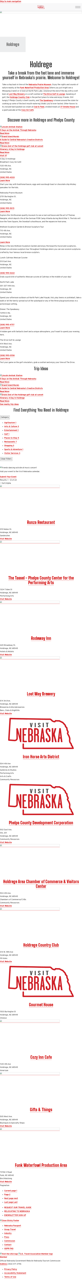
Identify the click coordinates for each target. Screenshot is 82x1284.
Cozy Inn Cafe (41, 1057)
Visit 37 (3, 156)
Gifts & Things (41, 1109)
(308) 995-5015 (7, 208)
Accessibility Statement (15, 1273)
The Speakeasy (46, 100)
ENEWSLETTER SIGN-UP (15, 1215)
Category (5, 417)
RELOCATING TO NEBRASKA (17, 1211)
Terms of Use (10, 1277)
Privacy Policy (10, 1269)
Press (6, 1237)
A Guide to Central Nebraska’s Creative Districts (21, 140)
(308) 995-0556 (7, 355)
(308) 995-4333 (7, 177)
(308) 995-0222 (7, 273)
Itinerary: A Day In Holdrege (12, 149)
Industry (8, 1233)
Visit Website (6, 539)
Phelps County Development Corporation (41, 822)
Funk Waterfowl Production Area (34, 88)
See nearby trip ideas (9, 404)
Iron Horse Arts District (41, 756)
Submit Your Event (8, 477)
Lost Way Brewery (17, 94)
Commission (9, 1241)
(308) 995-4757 (7, 325)
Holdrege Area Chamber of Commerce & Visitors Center (41, 884)
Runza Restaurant (41, 522)
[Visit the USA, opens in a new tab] (9, 1254)
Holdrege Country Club (20, 97)
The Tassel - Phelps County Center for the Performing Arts (41, 580)
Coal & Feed (39, 107)
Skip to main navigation (10, 1)
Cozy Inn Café (27, 110)
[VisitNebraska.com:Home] (41, 7)
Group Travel (10, 1229)
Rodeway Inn (41, 638)
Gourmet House (41, 1004)
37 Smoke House (67, 107)
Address (3, 1264)
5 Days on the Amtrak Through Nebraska (18, 130)
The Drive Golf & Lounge (54, 94)
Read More (4, 133)
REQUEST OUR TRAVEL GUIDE (17, 1207)
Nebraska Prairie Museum (40, 84)
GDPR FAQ (8, 1248)
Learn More (5, 181)
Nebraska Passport (12, 1226)
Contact (7, 1245)
